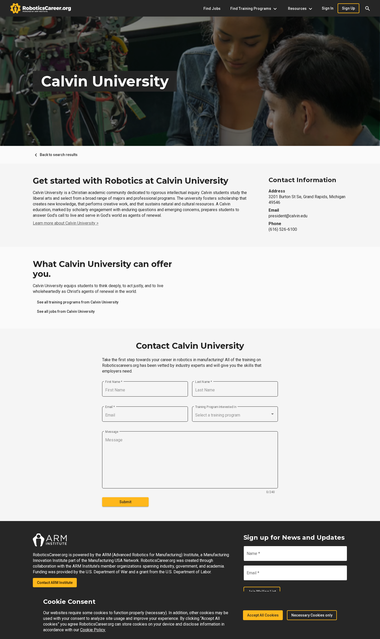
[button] (367, 8)
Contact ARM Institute (55, 583)
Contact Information (302, 180)
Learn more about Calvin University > (65, 223)
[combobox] (235, 415)
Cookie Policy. (93, 629)
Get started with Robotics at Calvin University (130, 181)
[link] (78, 302)
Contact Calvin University (190, 346)
